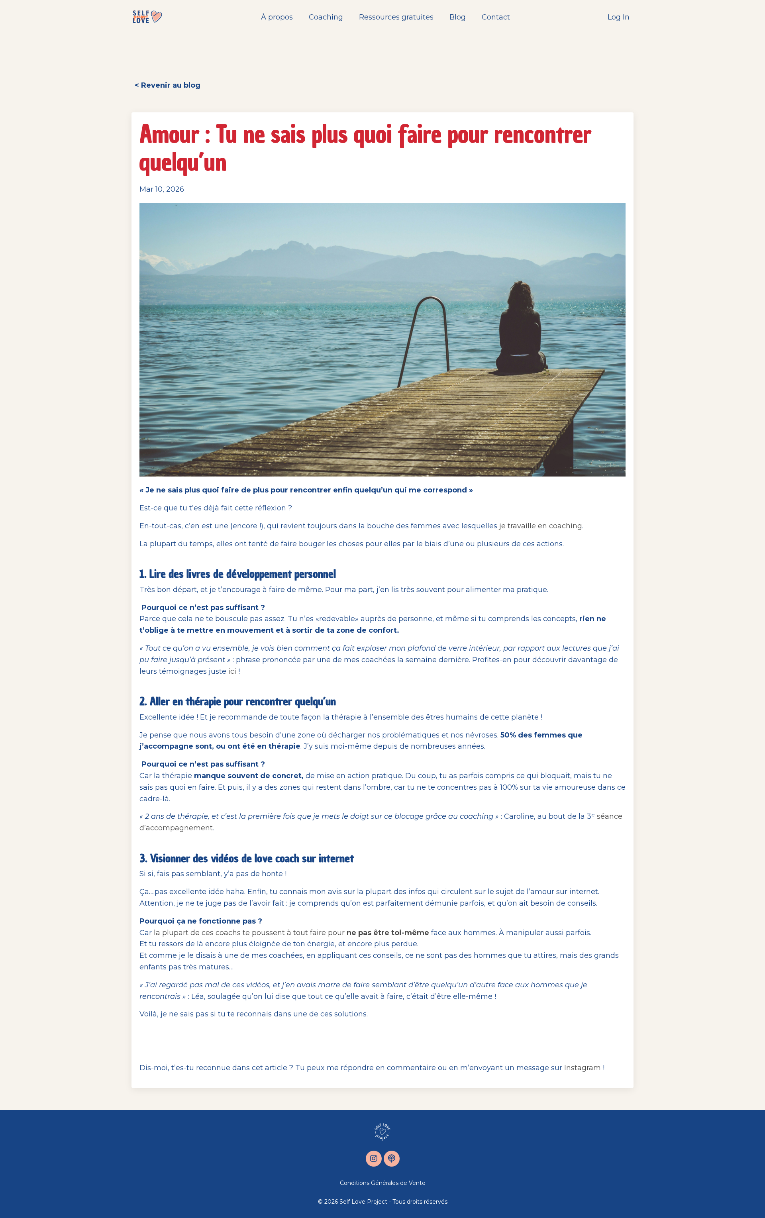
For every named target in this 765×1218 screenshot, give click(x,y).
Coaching (326, 17)
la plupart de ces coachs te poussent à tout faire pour (291, 932)
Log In (619, 17)
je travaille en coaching (540, 526)
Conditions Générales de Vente (383, 1183)
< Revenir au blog (167, 85)
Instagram (582, 1067)
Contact (496, 17)
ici (232, 671)
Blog (457, 17)
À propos (277, 17)
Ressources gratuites (396, 17)
